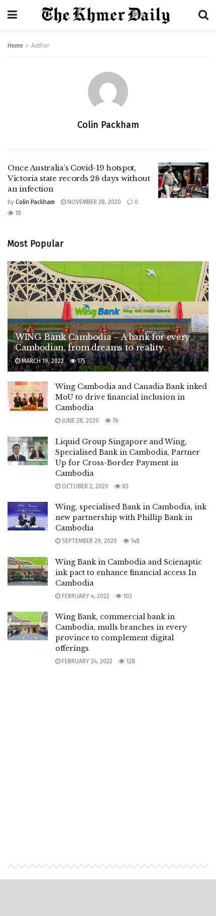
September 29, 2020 (88, 540)
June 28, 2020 (79, 420)
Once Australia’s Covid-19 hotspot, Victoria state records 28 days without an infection (79, 178)
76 (115, 420)
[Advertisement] (108, 754)
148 (134, 540)
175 (80, 360)
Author (40, 45)
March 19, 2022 (42, 360)
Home (15, 45)
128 (130, 661)
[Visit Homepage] (108, 15)
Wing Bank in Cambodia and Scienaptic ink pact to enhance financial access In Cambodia (128, 573)
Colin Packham (35, 202)
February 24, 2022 (86, 661)
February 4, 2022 (85, 596)
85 (125, 486)
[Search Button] (203, 15)
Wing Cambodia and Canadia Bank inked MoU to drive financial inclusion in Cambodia (131, 397)
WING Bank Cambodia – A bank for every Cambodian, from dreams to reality (102, 342)
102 (127, 596)
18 (17, 213)
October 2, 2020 (84, 486)
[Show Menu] (12, 15)
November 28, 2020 (93, 202)
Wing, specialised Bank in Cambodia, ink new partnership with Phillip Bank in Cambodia (130, 517)
